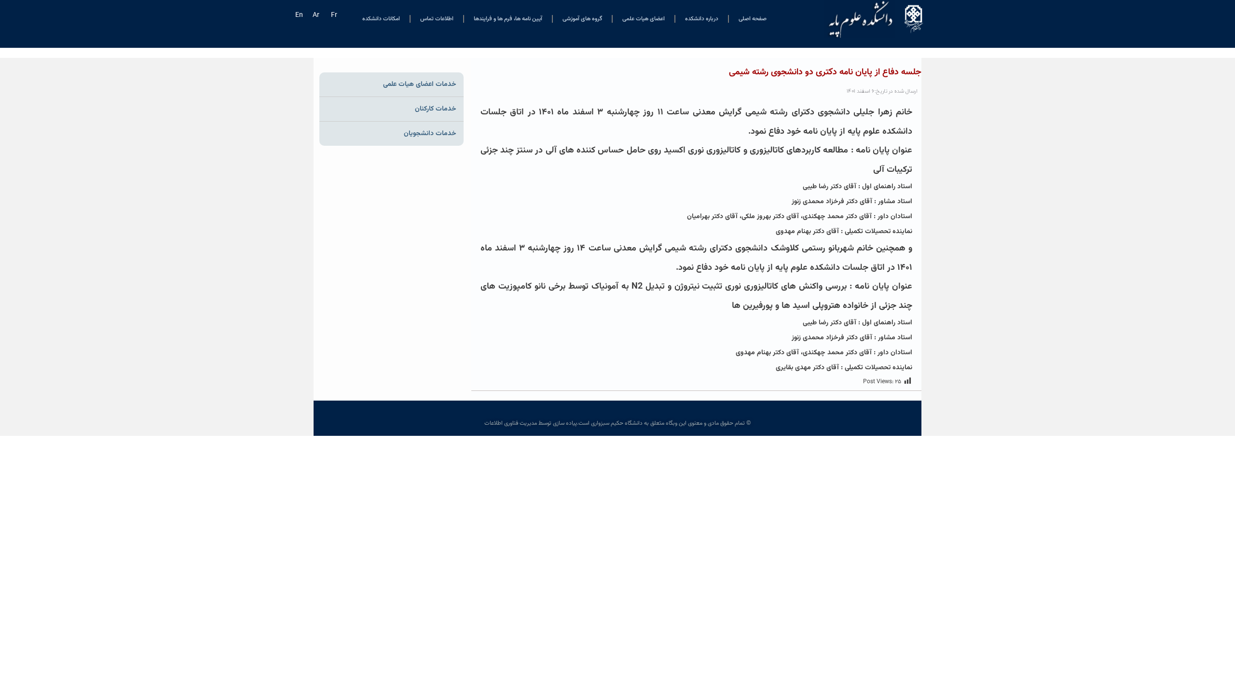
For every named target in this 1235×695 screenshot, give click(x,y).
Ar (316, 15)
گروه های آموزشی (582, 18)
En (299, 15)
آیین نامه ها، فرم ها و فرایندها (508, 18)
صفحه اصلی (753, 18)
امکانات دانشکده (381, 18)
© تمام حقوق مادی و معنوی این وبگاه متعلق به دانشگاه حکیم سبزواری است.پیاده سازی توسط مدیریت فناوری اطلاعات (617, 423)
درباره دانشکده (701, 18)
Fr (334, 15)
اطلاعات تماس (436, 18)
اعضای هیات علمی (643, 18)
